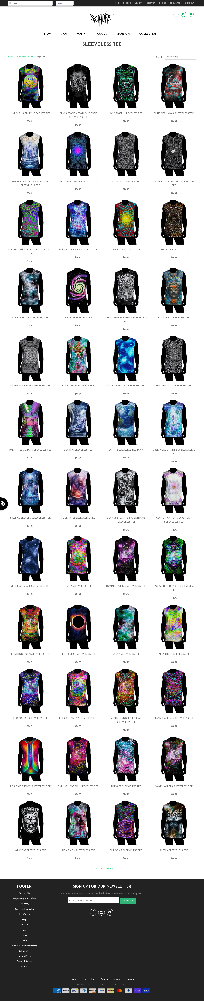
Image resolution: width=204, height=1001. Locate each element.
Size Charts (24, 914)
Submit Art (24, 951)
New (47, 34)
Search (24, 967)
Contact (150, 3)
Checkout (189, 3)
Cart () (176, 3)
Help (24, 920)
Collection (148, 34)
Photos (127, 3)
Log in (162, 3)
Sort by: (160, 57)
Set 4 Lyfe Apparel (92, 985)
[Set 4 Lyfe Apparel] (102, 18)
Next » (109, 869)
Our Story (24, 904)
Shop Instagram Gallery (24, 899)
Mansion (123, 34)
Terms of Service (24, 961)
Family (24, 930)
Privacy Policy (24, 956)
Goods (102, 34)
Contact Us (24, 893)
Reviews (139, 3)
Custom (24, 941)
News (24, 935)
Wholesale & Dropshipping (24, 946)
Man (63, 34)
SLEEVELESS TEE (102, 44)
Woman (81, 34)
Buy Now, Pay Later (24, 909)
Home (116, 3)
